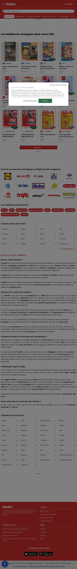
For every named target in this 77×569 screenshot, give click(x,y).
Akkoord (45, 101)
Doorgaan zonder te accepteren (58, 85)
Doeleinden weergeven (30, 100)
